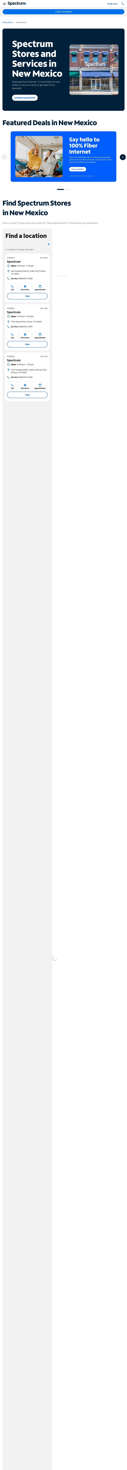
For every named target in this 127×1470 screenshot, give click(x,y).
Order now (112, 3)
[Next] (123, 157)
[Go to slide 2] (65, 189)
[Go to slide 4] (69, 189)
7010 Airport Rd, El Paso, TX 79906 (26, 321)
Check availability (63, 12)
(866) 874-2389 (21, 278)
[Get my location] (48, 244)
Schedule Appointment (24, 97)
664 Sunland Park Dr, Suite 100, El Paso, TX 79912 (28, 272)
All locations (7, 22)
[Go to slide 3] (67, 189)
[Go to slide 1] (60, 189)
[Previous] (4, 157)
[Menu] (4, 3)
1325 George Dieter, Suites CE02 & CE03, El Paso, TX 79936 (29, 371)
